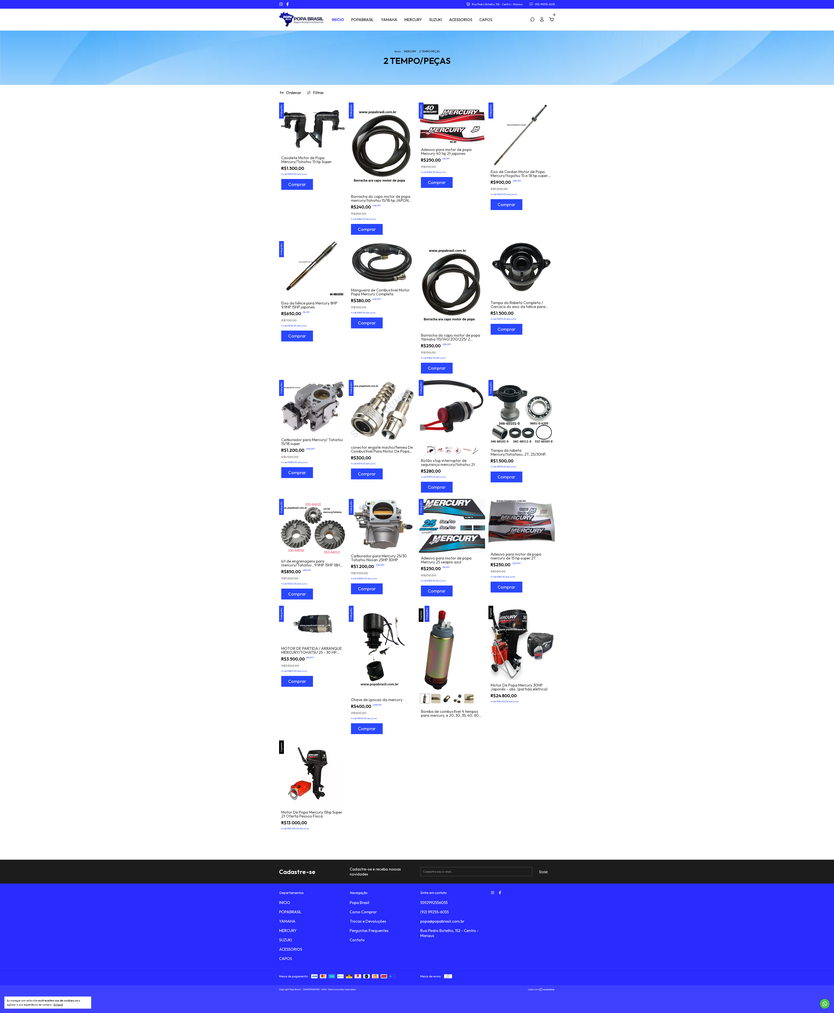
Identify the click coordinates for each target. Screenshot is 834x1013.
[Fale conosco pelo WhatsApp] (825, 1004)
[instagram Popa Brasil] (281, 4)
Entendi (58, 1004)
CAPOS (485, 19)
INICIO (338, 19)
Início (397, 51)
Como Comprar (363, 911)
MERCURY (413, 19)
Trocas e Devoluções (368, 921)
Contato (357, 939)
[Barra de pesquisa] (532, 19)
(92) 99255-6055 (434, 911)
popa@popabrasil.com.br (442, 921)
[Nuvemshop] (541, 990)
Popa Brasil (359, 902)
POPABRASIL (362, 19)
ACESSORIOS (460, 19)
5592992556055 (434, 902)
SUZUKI (435, 19)
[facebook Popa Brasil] (288, 4)
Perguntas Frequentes (369, 930)
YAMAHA (389, 19)
